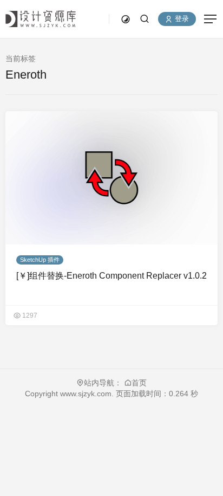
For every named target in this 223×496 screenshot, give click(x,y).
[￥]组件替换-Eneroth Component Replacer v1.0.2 (111, 275)
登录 (181, 19)
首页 (139, 382)
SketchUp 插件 (40, 259)
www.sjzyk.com (85, 393)
